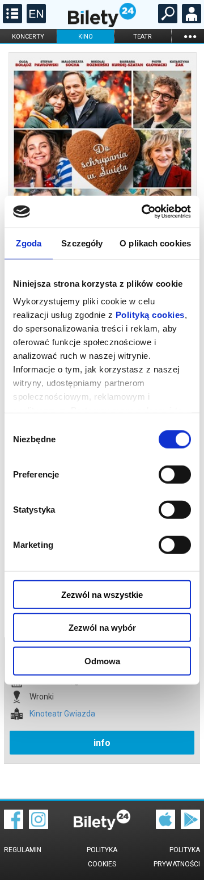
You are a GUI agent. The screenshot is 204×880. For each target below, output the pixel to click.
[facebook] (13, 826)
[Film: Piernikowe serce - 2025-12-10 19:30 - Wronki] (102, 188)
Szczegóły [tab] (82, 243)
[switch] (175, 474)
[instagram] (38, 826)
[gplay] (190, 826)
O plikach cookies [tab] (155, 243)
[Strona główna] (102, 24)
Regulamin (22, 850)
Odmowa (102, 660)
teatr (142, 36)
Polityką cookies (150, 315)
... (190, 36)
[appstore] (165, 826)
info (102, 742)
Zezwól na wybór (102, 627)
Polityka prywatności (177, 857)
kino (85, 36)
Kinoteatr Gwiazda (62, 714)
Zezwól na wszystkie (102, 594)
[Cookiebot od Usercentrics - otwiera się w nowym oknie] (144, 211)
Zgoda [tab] (28, 243)
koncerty (28, 36)
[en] (35, 20)
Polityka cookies (102, 857)
